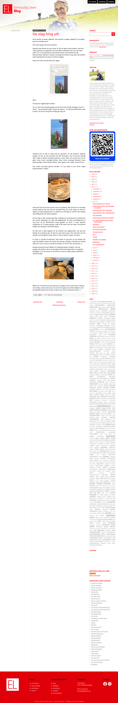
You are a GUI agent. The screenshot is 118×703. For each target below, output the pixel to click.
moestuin (110, 435)
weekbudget (107, 517)
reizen (91, 458)
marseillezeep (112, 430)
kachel (113, 394)
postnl (103, 454)
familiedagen (93, 358)
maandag (98, 426)
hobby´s (105, 378)
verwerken (105, 505)
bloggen (113, 325)
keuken (100, 402)
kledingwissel (93, 406)
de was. (103, 342)
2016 (93, 273)
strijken (101, 480)
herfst (91, 376)
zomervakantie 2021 (99, 536)
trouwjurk (112, 491)
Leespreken (94, 620)
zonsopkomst (107, 541)
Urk (98, 494)
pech (106, 449)
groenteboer (111, 367)
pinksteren (112, 451)
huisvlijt (100, 384)
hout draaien (111, 380)
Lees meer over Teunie (96, 123)
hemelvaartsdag (104, 374)
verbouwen (93, 500)
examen (108, 354)
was (97, 515)
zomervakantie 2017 (97, 534)
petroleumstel (112, 449)
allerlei (113, 309)
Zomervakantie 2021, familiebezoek (103, 213)
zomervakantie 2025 (95, 539)
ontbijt (97, 445)
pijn (108, 451)
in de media (99, 385)
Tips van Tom (95, 658)
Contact (92, 124)
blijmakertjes (99, 325)
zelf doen (98, 528)
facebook (113, 354)
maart (95, 255)
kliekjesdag (92, 408)
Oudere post (81, 302)
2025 (93, 177)
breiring (101, 329)
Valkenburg (101, 498)
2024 (93, 179)
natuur (106, 440)
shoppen (108, 471)
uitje (103, 493)
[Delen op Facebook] (39, 295)
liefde (101, 421)
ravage (100, 456)
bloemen (107, 325)
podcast (105, 452)
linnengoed (92, 422)
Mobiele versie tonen (59, 305)
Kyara (106, 415)
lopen (113, 422)
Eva (104, 354)
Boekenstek (94, 592)
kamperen (93, 398)
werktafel (95, 519)
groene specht (93, 367)
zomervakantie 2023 (96, 537)
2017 (93, 271)
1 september (93, 301)
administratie (111, 305)
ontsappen (112, 445)
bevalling (92, 320)
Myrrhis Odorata (96, 642)
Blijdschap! (96, 242)
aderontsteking (100, 305)
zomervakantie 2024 (109, 537)
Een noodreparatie (98, 244)
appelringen (112, 311)
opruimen (103, 447)
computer (108, 338)
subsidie (113, 480)
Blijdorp (113, 323)
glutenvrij (98, 365)
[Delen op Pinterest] (41, 295)
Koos (98, 413)
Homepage (59, 302)
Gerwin (91, 363)
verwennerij (99, 505)
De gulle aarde (95, 596)
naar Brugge (96, 440)
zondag (92, 541)
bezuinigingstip (111, 320)
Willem (99, 521)
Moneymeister (95, 640)
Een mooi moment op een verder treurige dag (103, 221)
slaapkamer (101, 472)
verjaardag (111, 502)
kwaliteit (102, 415)
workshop (98, 524)
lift (104, 421)
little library (98, 422)
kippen (104, 404)
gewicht (109, 363)
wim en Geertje (110, 521)
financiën (93, 360)
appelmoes (104, 311)
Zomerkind (103, 532)
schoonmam (102, 469)
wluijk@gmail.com (85, 691)
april (94, 253)
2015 (93, 276)
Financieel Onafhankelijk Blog (100, 607)
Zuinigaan (94, 664)
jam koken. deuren (103, 391)
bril (104, 329)
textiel (96, 485)
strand (92, 480)
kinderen (92, 404)
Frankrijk (110, 360)
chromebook (112, 336)
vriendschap (93, 511)
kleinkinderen (104, 405)
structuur (107, 480)
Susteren (97, 481)
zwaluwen (103, 543)
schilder (106, 465)
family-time (98, 358)
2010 (93, 288)
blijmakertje (92, 325)
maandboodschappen (109, 426)
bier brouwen (101, 322)
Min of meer (95, 629)
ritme (100, 460)
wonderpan (111, 523)
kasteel (102, 398)
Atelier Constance (96, 587)
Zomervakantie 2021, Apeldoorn (102, 210)
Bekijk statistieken (95, 575)
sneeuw (92, 476)
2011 (93, 286)
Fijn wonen (94, 605)
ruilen (94, 461)
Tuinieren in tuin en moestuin (100, 660)
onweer (91, 447)
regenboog (112, 456)
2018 (93, 268)
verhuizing (104, 502)
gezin (113, 363)
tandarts (106, 482)
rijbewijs (96, 460)
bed (101, 316)
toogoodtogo (93, 489)
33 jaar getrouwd (103, 303)
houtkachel (100, 382)
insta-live (97, 389)
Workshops (102, 47)
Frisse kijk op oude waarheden (100, 609)
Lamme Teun (94, 417)
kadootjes (104, 396)
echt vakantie (98, 349)
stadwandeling (103, 478)
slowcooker (105, 474)
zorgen (113, 541)
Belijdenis (100, 318)
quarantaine (112, 454)
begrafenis (112, 316)
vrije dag (112, 511)
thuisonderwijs (94, 487)
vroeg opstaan (93, 513)
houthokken (93, 382)
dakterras (97, 340)
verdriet (113, 500)
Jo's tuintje (94, 616)
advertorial (93, 307)
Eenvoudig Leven (12, 684)
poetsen (113, 452)
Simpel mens (95, 651)
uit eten (97, 492)
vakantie (93, 496)
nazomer (92, 442)
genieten (110, 362)
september (96, 196)
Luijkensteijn (99, 424)
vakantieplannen (94, 498)
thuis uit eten (111, 485)
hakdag (91, 371)
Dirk (96, 344)
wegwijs (113, 517)
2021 (93, 187)
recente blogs (35, 686)
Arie (104, 312)
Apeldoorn (97, 310)
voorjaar (97, 509)
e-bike (91, 349)
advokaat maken (102, 307)
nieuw (96, 441)
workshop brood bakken (102, 525)
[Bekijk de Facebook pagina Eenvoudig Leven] (105, 684)
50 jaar (109, 303)
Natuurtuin (94, 645)
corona (92, 340)
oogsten (96, 447)
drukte (113, 347)
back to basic (100, 314)
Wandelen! (96, 224)
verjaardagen (93, 504)
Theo (100, 485)
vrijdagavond (106, 511)
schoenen (92, 467)
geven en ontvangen (100, 363)
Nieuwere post (37, 302)
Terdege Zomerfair (104, 483)
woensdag (98, 522)
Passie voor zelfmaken (98, 647)
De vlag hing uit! (98, 232)
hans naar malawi (109, 373)
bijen (98, 323)
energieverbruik (94, 354)
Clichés (95, 237)
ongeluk (92, 445)
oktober (95, 194)
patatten (101, 449)
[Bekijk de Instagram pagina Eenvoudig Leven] (110, 684)
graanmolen (112, 365)
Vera (114, 498)
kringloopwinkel (94, 415)
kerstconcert (112, 400)
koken (92, 410)
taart (101, 482)
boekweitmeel (95, 327)
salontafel (109, 461)
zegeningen (92, 528)
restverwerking (111, 458)
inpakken (112, 387)
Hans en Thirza (98, 373)
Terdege (92, 483)
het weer (100, 378)
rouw (91, 462)
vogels (91, 509)
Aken (114, 307)
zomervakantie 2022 (110, 536)
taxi (110, 481)
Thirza (103, 485)
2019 (93, 266)
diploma (92, 344)
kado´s (99, 396)
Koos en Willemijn (106, 413)
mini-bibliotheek (100, 432)
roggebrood (112, 460)
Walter (102, 513)
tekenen (113, 481)
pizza (91, 452)
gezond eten (93, 365)
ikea (95, 385)
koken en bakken (100, 410)
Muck (108, 438)
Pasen (97, 449)
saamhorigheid (99, 461)
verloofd (99, 504)
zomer (113, 530)
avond (111, 312)
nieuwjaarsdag (93, 443)
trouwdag (112, 489)
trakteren (100, 489)
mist (106, 434)
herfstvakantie (101, 376)
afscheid (108, 307)
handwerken (111, 371)
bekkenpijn (93, 318)
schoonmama (111, 469)
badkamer (107, 314)
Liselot (93, 623)
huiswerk (105, 384)
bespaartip (107, 318)
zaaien (106, 526)
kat (105, 398)
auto (107, 312)
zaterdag (112, 526)
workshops (102, 2)
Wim (104, 521)
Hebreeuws (92, 374)
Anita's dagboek (96, 585)
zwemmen (92, 545)
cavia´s (103, 336)
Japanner (105, 393)
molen (97, 438)
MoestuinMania (96, 638)
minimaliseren (94, 434)
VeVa (114, 505)
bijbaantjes (93, 323)
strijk (96, 480)
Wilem (95, 521)
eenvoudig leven (110, 349)
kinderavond (112, 402)
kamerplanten (111, 396)
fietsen (113, 358)
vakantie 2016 (101, 496)
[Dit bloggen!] (36, 295)
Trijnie (107, 489)
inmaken (106, 387)
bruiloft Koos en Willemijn (101, 331)
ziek (95, 530)
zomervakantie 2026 (108, 539)
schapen (91, 465)
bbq (96, 316)
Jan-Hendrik (99, 393)
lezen (98, 421)
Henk (49, 295)
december (96, 189)
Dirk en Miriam (103, 343)
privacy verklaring (59, 701)
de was (97, 342)
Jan (110, 391)
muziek (113, 438)
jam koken (93, 391)
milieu (91, 432)
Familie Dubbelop (96, 603)
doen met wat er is (109, 345)
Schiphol (113, 465)
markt (92, 430)
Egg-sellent (106, 351)
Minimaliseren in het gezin (99, 631)
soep (97, 476)
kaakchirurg (108, 394)
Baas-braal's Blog (96, 590)
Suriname (92, 482)
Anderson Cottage (96, 583)
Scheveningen (99, 465)
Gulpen (105, 369)
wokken (104, 522)
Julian (102, 394)
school (105, 467)
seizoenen (99, 471)
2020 (93, 263)
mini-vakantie (111, 432)
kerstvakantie (93, 402)
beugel (113, 318)
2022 (93, 184)
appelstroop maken (94, 312)
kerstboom (104, 400)
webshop (111, 2)
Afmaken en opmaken (99, 239)
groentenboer (99, 369)
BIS (108, 323)
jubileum (96, 394)
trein (104, 489)
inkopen (99, 387)
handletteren (103, 371)
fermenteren (108, 358)
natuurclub (112, 440)
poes (108, 452)
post (98, 454)
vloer (103, 507)
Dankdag (105, 340)
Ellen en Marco (105, 352)
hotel (104, 380)
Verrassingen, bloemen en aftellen (103, 218)
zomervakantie (58, 295)
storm (113, 478)
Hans (91, 373)
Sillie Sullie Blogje (96, 649)
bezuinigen (103, 320)
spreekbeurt (92, 478)
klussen (98, 408)
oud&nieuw (112, 447)
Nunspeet (113, 443)
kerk (114, 398)
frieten (91, 362)
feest (103, 358)
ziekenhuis (101, 530)
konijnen (104, 412)
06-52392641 (83, 689)
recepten (106, 456)
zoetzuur (108, 530)
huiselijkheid (112, 382)
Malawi (97, 428)
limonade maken (110, 421)
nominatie (100, 443)
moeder (92, 436)
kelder (110, 398)
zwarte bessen (111, 543)
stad (97, 478)
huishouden (94, 384)
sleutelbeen (112, 472)
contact (33, 690)
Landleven (104, 417)
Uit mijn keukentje (96, 662)
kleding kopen (111, 404)
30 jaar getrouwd (94, 303)
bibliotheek (93, 322)
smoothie (112, 474)
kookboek (92, 413)
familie (95, 356)
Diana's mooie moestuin (98, 601)
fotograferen (104, 360)
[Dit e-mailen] (34, 295)
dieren (107, 342)
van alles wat (108, 498)
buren (99, 336)
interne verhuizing (105, 389)
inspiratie (92, 389)
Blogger (81, 701)
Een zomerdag (97, 215)
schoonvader (93, 471)
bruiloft (92, 331)
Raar (94, 234)
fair (90, 356)
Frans (114, 360)
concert (113, 338)
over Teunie (92, 2)
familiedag (112, 356)
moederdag (100, 436)
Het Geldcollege (96, 612)
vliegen (95, 507)
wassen (102, 515)
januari (95, 260)
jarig (109, 393)
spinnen (112, 476)
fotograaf (98, 360)
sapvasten (107, 463)
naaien (91, 440)
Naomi (102, 440)
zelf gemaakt (104, 528)
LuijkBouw (92, 424)
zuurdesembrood (94, 543)
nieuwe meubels (110, 442)
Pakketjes (92, 449)
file (90, 360)
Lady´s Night (112, 415)
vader (101, 494)
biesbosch (108, 322)
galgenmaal (105, 362)
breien (96, 329)
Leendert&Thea (94, 419)
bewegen (97, 320)
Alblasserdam (93, 309)
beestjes (106, 316)
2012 (93, 283)
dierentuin (112, 342)
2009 (93, 291)
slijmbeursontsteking (95, 474)
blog (54, 683)
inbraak (106, 385)
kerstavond (97, 400)
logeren (103, 422)
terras (113, 483)
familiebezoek (104, 356)
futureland (98, 362)
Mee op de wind (96, 627)
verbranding (107, 500)
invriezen (113, 389)
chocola (107, 336)
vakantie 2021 (111, 496)
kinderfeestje (98, 404)
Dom (95, 347)
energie (113, 353)
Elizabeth (92, 353)
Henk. (113, 374)
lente (102, 419)
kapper (98, 398)
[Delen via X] (38, 295)
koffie (113, 408)
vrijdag (100, 511)
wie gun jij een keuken (105, 519)
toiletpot (113, 487)
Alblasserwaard (103, 309)
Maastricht (92, 428)
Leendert (112, 417)
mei (94, 250)
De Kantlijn (110, 340)
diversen (110, 344)
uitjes (107, 492)
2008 (93, 293)
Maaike (108, 424)
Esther (100, 354)
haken (96, 371)
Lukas (103, 424)
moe (114, 433)
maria (102, 428)
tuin (52, 295)
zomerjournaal (95, 532)
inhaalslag (112, 385)
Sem (104, 471)
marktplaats (105, 430)
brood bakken (110, 329)
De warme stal (95, 598)
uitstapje (112, 493)
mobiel (110, 433)
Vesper (110, 505)
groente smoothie (102, 367)
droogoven (105, 347)
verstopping (112, 504)
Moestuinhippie (96, 636)
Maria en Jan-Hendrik (109, 428)
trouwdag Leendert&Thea (97, 491)
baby (94, 314)
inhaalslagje (93, 387)
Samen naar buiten (99, 227)
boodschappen (108, 327)
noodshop (106, 443)
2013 (93, 281)
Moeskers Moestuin (97, 634)
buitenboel (112, 334)
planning (94, 452)
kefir (107, 398)
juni (94, 247)
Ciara (91, 338)
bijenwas (104, 323)
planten (100, 452)
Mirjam (101, 433)
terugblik (92, 485)
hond (109, 378)
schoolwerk (112, 467)
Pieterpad (103, 451)
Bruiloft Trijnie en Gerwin (107, 332)
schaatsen (113, 463)
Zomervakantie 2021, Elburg (101, 204)
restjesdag (103, 458)
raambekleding (94, 456)
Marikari (93, 625)
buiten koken (102, 334)
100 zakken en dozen (105, 301)
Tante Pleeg (94, 653)
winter (91, 523)
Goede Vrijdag (104, 365)
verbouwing (100, 500)
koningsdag (111, 412)
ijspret (91, 385)
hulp (114, 384)
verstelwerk (105, 504)
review (91, 460)
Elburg (113, 351)
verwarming (92, 505)
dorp (101, 347)
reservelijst (96, 458)
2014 (93, 278)
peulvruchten (93, 451)
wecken (92, 517)
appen (101, 312)
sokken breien (104, 476)
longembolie (109, 422)
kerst (91, 400)
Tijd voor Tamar (96, 655)
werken (91, 519)
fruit (95, 362)
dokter (91, 347)
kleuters (113, 406)
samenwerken (100, 463)
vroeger (99, 513)
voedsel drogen (110, 507)
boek (91, 327)
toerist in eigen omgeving (104, 487)
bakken (112, 314)
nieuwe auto (102, 441)
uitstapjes (93, 494)
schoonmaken (93, 469)
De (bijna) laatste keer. (99, 229)
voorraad (104, 509)
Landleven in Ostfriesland (99, 618)
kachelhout (93, 396)
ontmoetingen (104, 445)
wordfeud (92, 524)
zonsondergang (99, 541)
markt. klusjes (97, 430)
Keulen (105, 402)
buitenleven (93, 336)
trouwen (107, 491)
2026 (93, 174)
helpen (97, 374)
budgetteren (93, 334)
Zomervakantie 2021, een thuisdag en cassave (103, 207)
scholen (99, 467)
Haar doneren (111, 369)
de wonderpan (57, 693)
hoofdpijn (99, 380)
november (96, 191)
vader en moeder (109, 494)
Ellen (97, 353)
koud (114, 413)
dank (101, 340)
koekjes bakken (106, 408)
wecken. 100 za (100, 517)
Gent (114, 362)
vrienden (112, 509)
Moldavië (92, 438)
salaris (105, 461)
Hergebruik (112, 376)
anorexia (92, 311)
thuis (106, 485)
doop (98, 347)
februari (96, 258)
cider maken (97, 338)
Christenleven (95, 594)
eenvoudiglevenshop (95, 351)
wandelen (108, 513)
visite (91, 507)
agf (111, 307)
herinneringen (93, 378)
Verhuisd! (92, 502)
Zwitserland (99, 545)
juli (94, 201)
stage (109, 478)
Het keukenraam (96, 614)
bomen (101, 327)
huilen (106, 382)
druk (110, 347)
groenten (92, 369)
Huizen (110, 384)
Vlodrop (99, 507)
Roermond (105, 460)
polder (92, 454)
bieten (113, 321)
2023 (93, 181)
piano (98, 451)
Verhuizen (98, 502)
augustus (96, 199)
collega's (103, 338)
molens (102, 438)
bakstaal (91, 316)
